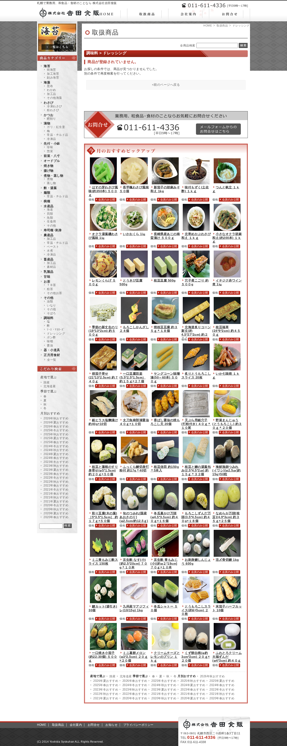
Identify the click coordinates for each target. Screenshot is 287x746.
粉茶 (50, 289)
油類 (50, 301)
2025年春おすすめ (105, 685)
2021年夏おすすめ (105, 698)
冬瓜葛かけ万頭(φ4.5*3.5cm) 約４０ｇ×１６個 (164, 517)
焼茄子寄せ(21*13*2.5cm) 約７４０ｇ (103, 377)
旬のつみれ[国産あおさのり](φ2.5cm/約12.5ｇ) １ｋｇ (134, 518)
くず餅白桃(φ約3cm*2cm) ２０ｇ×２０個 (195, 656)
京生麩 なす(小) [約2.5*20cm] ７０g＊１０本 (133, 563)
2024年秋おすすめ (163, 685)
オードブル (52, 161)
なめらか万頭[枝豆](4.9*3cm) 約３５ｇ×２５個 (226, 517)
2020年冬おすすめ (134, 698)
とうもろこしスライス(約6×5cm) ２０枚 (196, 610)
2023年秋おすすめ (134, 689)
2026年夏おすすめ (105, 680)
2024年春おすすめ (221, 685)
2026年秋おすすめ (212, 676)
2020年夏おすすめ (192, 698)
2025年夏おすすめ (221, 680)
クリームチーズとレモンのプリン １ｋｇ (165, 656)
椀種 (47, 201)
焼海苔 (51, 69)
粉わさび (53, 110)
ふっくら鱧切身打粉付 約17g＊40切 (134, 468)
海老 (50, 209)
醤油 (50, 345)
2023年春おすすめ (192, 689)
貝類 (50, 213)
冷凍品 (51, 139)
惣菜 (50, 151)
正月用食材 (52, 355)
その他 (51, 225)
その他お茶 (54, 293)
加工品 (51, 94)
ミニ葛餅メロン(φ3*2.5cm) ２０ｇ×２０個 (134, 656)
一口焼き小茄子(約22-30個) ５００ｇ (103, 656)
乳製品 (49, 271)
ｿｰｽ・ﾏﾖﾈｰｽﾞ (56, 329)
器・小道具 (52, 350)
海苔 (47, 66)
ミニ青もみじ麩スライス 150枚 (103, 561)
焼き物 (49, 165)
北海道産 (126, 676)
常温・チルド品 (57, 134)
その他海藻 (54, 97)
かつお (49, 115)
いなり (51, 305)
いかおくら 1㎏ (134, 234)
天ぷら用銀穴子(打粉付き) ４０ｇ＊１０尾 (196, 423)
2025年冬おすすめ (163, 680)
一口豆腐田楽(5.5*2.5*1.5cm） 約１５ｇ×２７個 (133, 377)
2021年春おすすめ (192, 693)
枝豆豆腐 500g (165, 280)
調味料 (49, 318)
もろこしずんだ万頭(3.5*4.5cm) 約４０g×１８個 (196, 517)
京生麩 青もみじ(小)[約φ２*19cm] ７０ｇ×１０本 (164, 563)
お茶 (47, 281)
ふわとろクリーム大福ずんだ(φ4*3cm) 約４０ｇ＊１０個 (227, 658)
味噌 (50, 341)
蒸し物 (51, 183)
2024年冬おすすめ (134, 685)
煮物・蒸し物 (53, 175)
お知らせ (111, 724)
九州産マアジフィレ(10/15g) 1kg (134, 608)
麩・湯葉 (50, 188)
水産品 (49, 206)
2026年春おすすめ (134, 680)
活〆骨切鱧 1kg (227, 559)
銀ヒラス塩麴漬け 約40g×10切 (103, 422)
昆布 (50, 86)
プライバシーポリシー (138, 724)
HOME (207, 25)
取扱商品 (222, 25)
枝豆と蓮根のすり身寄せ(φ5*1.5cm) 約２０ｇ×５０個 (103, 470)
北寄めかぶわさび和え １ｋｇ (196, 236)
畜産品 (49, 259)
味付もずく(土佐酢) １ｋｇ (195, 189)
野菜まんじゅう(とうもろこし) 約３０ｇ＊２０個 (227, 423)
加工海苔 (53, 73)
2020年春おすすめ (221, 698)
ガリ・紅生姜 (56, 127)
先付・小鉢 (52, 143)
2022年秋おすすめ (105, 693)
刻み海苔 (53, 77)
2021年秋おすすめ (221, 693)
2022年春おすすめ (134, 693)
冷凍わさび (54, 106)
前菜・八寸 (52, 156)
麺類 (47, 192)
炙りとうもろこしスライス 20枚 (196, 375)
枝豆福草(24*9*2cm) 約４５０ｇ (226, 331)
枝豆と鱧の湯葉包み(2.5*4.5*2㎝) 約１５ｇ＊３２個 (196, 470)
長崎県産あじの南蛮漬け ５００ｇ (165, 236)
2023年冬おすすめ (105, 689)
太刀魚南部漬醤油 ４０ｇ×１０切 (134, 422)
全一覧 (51, 359)
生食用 (51, 221)
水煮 (50, 250)
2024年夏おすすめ (192, 685)
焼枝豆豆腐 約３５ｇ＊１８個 (164, 329)
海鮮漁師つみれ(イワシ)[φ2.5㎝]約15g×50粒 (226, 470)
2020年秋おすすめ (163, 698)
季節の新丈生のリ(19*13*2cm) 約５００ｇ (103, 331)
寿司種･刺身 (53, 230)
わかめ (51, 90)
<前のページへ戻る (166, 84)
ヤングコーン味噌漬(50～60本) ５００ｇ (165, 377)
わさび (49, 102)
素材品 (51, 266)
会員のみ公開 (106, 199)
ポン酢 (51, 337)
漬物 (47, 123)
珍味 (50, 147)
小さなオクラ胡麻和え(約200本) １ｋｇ (227, 237)
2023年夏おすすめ (163, 689)
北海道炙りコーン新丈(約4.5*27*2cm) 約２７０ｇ (196, 332)
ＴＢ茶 (51, 285)
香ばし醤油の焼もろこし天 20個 (165, 422)
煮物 (50, 179)
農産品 (49, 235)
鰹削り (51, 118)
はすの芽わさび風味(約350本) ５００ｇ (103, 191)
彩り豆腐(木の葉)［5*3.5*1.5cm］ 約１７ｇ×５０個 (103, 517)
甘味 (47, 276)
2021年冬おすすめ (163, 693)
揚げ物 (49, 170)
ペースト (53, 246)
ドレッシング (56, 333)
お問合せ (94, 724)
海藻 (47, 82)
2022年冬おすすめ (221, 689)
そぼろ (51, 313)
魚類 (50, 217)
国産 (112, 676)
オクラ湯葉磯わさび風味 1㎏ (103, 236)
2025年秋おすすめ (192, 680)
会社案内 (76, 724)
